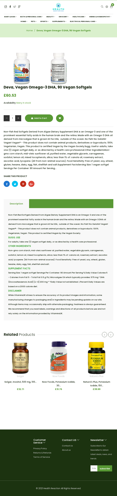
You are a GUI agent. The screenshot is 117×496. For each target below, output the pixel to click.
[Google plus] (31, 184)
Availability (10, 102)
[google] (19, 7)
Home (29, 30)
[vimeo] (23, 184)
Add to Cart (40, 118)
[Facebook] (10, 7)
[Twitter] (5, 7)
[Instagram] (15, 7)
